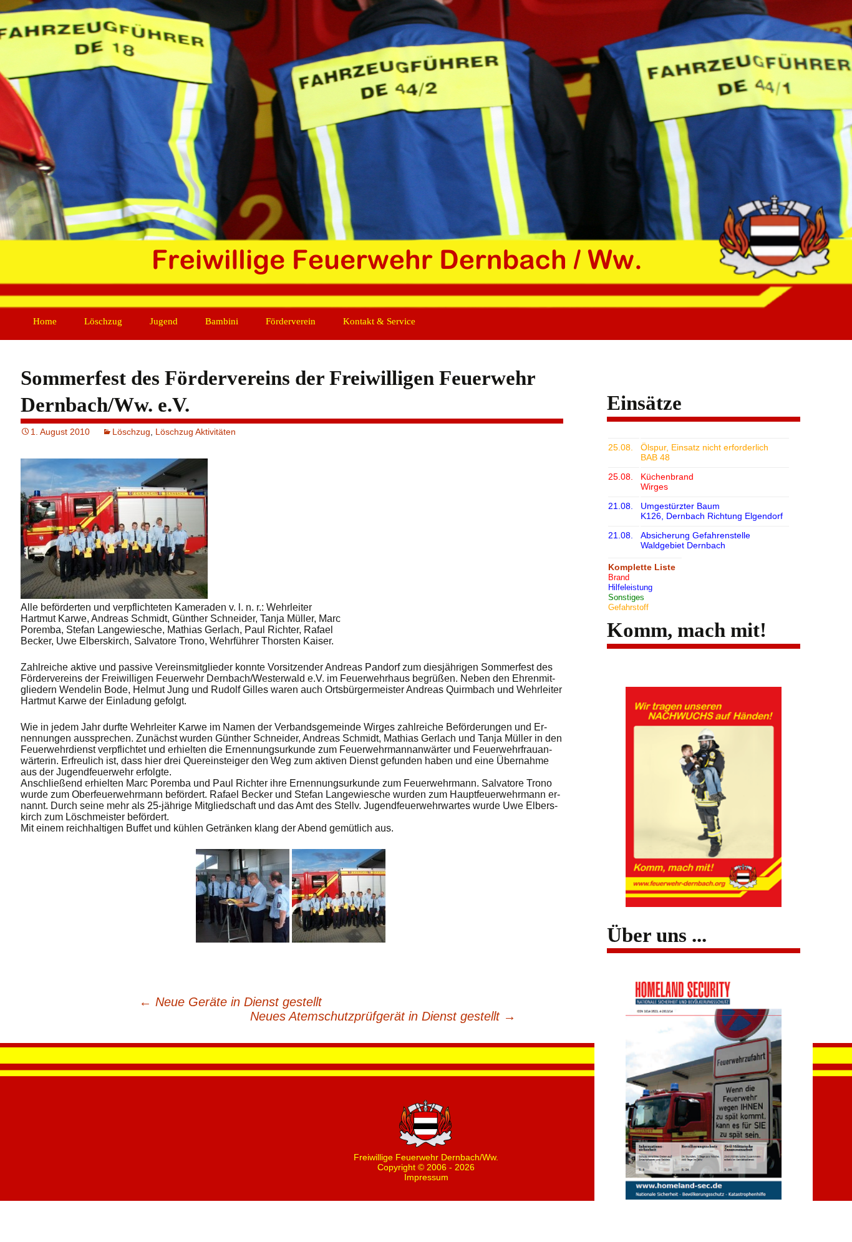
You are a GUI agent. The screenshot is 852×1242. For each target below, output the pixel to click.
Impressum (426, 1177)
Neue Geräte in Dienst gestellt (230, 1002)
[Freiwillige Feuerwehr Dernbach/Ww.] (426, 156)
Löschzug (103, 321)
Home (45, 321)
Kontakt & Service (379, 321)
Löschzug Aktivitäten (195, 432)
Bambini (221, 321)
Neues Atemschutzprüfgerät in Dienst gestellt (383, 1016)
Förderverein (291, 321)
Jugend (164, 321)
